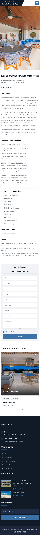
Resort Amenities (10, 461)
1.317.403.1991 (20, 441)
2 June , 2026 (19, 495)
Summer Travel (18, 492)
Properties (8, 458)
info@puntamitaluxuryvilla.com (14, 434)
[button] (18, 410)
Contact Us (8, 468)
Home (7, 454)
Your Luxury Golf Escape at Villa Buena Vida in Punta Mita (22, 483)
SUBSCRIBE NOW (20, 517)
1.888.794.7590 (9, 441)
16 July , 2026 (19, 489)
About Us (8, 465)
